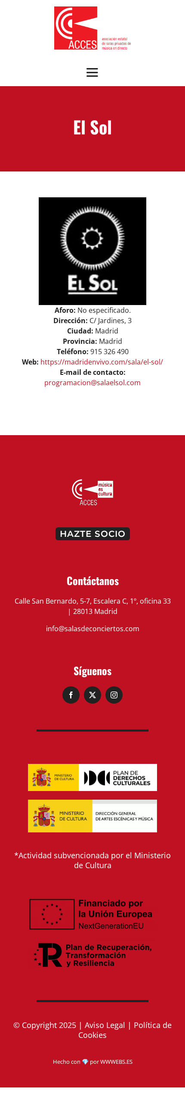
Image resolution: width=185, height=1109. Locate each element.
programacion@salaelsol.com (92, 382)
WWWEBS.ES (116, 1061)
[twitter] (92, 695)
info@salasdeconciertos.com (92, 628)
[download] (92, 10)
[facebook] (71, 695)
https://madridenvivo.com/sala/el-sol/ (101, 362)
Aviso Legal (105, 1025)
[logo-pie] (92, 481)
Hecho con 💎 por (76, 1061)
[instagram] (114, 695)
